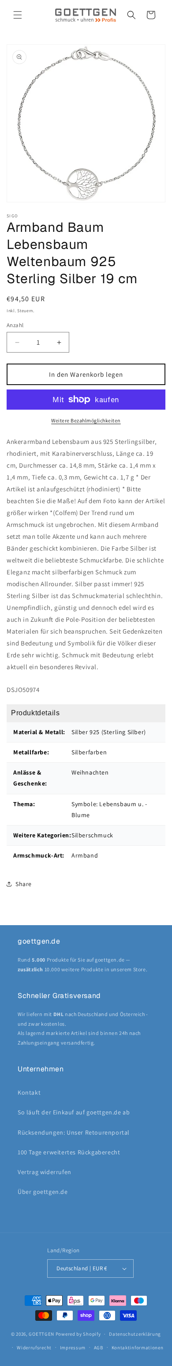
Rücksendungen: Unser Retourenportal (74, 1132)
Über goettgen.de (43, 1192)
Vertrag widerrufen (44, 1172)
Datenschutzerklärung (135, 1334)
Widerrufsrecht (34, 1347)
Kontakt (29, 1092)
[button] (17, 15)
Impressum (73, 1347)
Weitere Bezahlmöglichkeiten (86, 420)
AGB (98, 1347)
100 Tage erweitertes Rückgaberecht (69, 1152)
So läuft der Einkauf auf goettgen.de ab (74, 1112)
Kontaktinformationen (138, 1347)
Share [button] (23, 884)
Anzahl (15, 325)
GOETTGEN (41, 1334)
